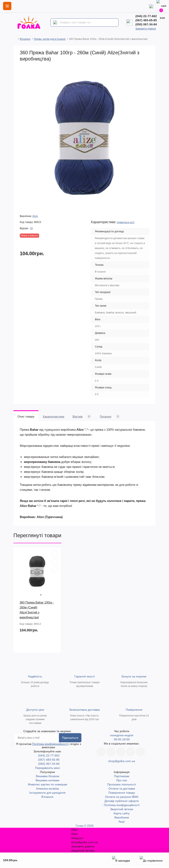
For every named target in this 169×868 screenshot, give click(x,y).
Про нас (121, 780)
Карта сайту (122, 813)
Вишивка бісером (47, 776)
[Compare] (55, 569)
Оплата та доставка (121, 788)
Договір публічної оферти (121, 801)
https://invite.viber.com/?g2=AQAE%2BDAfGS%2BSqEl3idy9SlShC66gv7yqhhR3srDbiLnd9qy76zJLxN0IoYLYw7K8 (131, 752)
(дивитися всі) (125, 222)
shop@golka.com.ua (121, 761)
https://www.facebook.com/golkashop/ (101, 752)
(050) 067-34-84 (146, 24)
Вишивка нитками (47, 780)
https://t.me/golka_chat (140, 752)
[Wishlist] (55, 561)
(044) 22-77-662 (146, 16)
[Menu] (7, 6)
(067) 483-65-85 (146, 20)
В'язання (25, 39)
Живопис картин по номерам (47, 784)
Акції (122, 821)
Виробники (121, 817)
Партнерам (121, 776)
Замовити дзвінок (145, 28)
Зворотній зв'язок (121, 809)
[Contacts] (151, 6)
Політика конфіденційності (50, 744)
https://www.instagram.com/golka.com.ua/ (111, 752)
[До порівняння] (151, 860)
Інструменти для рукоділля (47, 792)
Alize (35, 216)
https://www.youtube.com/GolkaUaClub (121, 752)
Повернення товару (121, 792)
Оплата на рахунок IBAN (121, 796)
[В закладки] (121, 860)
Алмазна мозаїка (47, 788)
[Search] (55, 22)
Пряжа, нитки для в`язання (50, 39)
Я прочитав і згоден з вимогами (48, 745)
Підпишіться (70, 737)
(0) (31, 228)
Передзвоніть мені (47, 768)
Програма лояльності (121, 784)
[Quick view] (55, 553)
